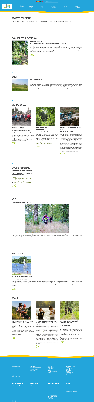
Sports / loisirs (68, 370)
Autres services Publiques (52, 396)
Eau (12, 386)
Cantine (49, 365)
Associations (50, 388)
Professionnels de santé (34, 393)
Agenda (49, 385)
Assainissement (14, 387)
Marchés (49, 389)
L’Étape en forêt (69, 368)
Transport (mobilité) (51, 391)
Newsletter (68, 385)
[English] (36, 1)
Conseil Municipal (33, 366)
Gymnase (50, 372)
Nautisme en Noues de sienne (61, 21)
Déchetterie (14, 394)
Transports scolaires (51, 366)
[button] (32, 6)
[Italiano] (41, 1)
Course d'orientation (32, 21)
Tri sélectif (13, 392)
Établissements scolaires (52, 364)
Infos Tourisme (68, 373)
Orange (13, 389)
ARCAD (31, 388)
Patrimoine (68, 371)
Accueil (14, 6)
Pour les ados (50, 368)
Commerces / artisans (52, 387)
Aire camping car (69, 374)
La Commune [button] (22, 6)
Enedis (13, 388)
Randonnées (16, 21)
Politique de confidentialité (71, 389)
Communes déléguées (34, 365)
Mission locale (32, 392)
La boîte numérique (69, 365)
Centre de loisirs (51, 367)
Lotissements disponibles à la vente (54, 394)
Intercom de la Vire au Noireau (35, 367)
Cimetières (50, 397)
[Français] (42, 1)
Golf (23, 21)
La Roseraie (32, 386)
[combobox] (51, 1)
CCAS (31, 385)
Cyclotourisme (43, 21)
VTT (51, 21)
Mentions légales (69, 388)
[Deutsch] (39, 1)
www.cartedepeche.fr (40, 331)
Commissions (32, 364)
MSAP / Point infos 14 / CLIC (34, 391)
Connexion (68, 387)
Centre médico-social (34, 389)
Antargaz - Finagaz (15, 391)
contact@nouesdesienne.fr (19, 378)
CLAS (49, 369)
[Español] (38, 1)
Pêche (71, 21)
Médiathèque (68, 364)
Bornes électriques (51, 392)
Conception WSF (71, 391)
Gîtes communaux (69, 372)
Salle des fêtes (50, 386)
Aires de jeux (68, 369)
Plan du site (68, 386)
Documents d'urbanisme (52, 395)
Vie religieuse (50, 398)
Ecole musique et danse (70, 366)
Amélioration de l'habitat (16, 385)
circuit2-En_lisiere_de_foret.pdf (20, 179)
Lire (32, 54)
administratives (32, 370)
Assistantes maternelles (52, 371)
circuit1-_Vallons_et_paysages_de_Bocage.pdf (22, 178)
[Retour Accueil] (7, 6)
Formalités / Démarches (34, 369)
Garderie (49, 370)
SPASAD (31, 387)
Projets (31, 368)
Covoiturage (50, 393)
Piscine (67, 367)
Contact (89, 6)
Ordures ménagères (15, 393)
